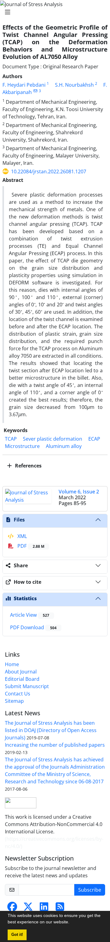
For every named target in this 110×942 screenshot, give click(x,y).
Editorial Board (22, 679)
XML (21, 536)
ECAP (94, 438)
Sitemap (14, 701)
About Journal (21, 671)
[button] (71, 923)
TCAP (11, 438)
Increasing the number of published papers (55, 745)
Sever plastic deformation (52, 438)
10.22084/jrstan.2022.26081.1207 (48, 171)
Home (12, 664)
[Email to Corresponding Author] (35, 90)
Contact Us (17, 693)
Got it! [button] (17, 935)
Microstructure (22, 446)
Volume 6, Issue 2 (79, 491)
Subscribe (89, 889)
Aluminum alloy (64, 446)
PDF (30, 546)
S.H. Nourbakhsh (74, 84)
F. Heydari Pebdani (24, 84)
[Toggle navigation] (53, 12)
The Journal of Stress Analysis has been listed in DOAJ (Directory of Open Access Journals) (51, 730)
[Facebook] (12, 908)
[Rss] (60, 908)
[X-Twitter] (28, 908)
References (28, 465)
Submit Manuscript (27, 686)
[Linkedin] (44, 908)
